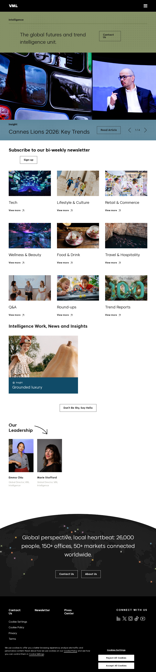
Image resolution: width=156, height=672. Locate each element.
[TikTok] (136, 618)
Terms (12, 638)
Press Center (69, 612)
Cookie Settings (18, 621)
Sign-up (28, 159)
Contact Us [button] (66, 574)
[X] (124, 618)
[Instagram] (130, 618)
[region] (78, 657)
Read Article (109, 130)
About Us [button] (91, 574)
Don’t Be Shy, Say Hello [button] (78, 407)
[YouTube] (142, 618)
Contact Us (108, 36)
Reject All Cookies (116, 658)
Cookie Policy (16, 627)
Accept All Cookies (116, 666)
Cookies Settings (116, 650)
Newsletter (42, 610)
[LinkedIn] (118, 618)
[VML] (13, 5)
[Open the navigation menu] (144, 5)
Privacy (13, 633)
